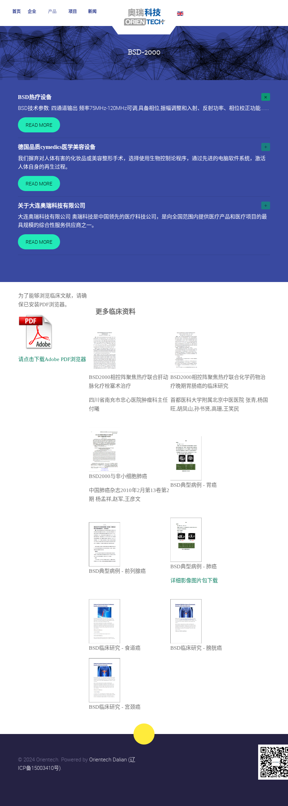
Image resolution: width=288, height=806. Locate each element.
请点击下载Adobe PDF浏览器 (52, 359)
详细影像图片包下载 (194, 580)
